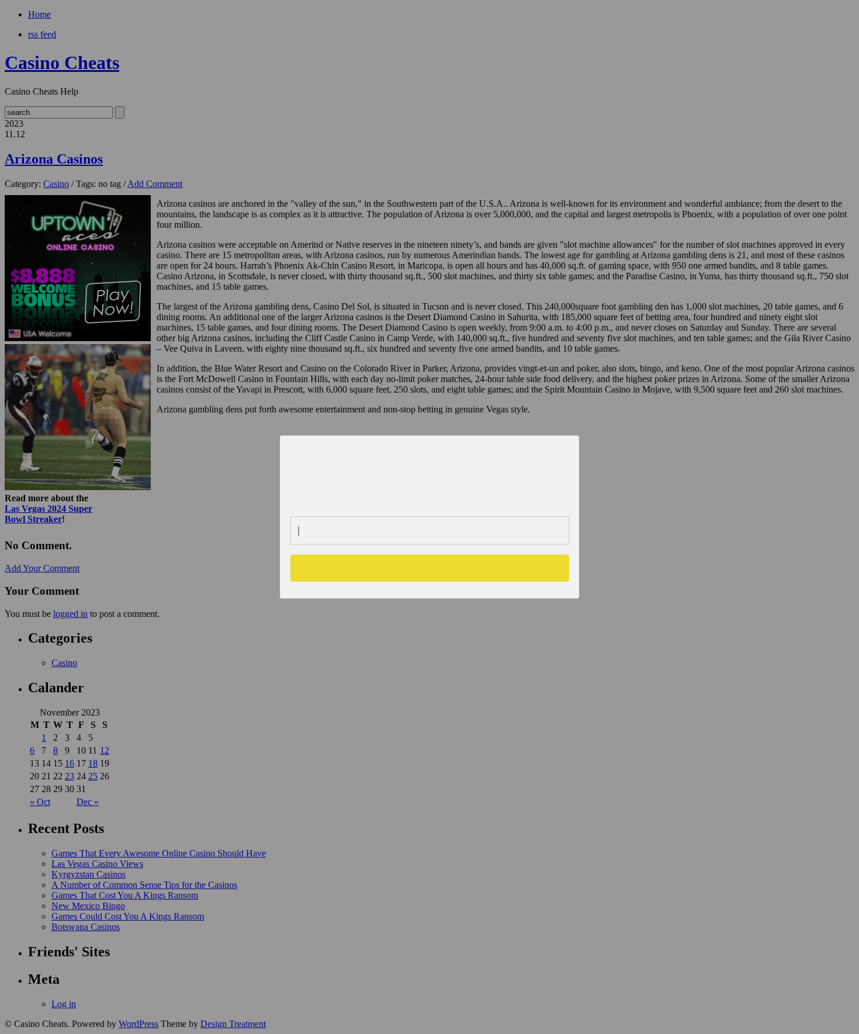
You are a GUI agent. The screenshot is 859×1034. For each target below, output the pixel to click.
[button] (430, 471)
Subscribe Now (430, 568)
